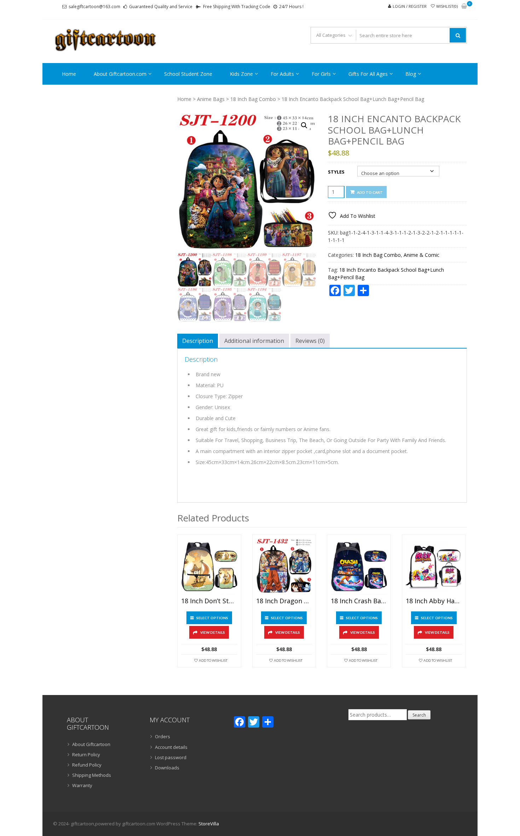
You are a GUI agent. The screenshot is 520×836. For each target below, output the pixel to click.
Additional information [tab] (254, 341)
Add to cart (370, 192)
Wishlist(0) (447, 6)
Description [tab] (197, 341)
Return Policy (86, 754)
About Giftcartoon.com (120, 73)
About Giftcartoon (91, 744)
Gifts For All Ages (368, 73)
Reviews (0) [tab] (310, 341)
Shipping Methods (91, 775)
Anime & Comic (421, 255)
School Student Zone (188, 73)
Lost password (170, 757)
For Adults (282, 73)
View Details (212, 632)
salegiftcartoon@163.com (94, 7)
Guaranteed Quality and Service (160, 7)
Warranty (82, 785)
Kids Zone (241, 73)
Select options (212, 618)
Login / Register (410, 6)
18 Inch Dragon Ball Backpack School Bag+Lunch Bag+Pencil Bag (284, 601)
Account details (171, 747)
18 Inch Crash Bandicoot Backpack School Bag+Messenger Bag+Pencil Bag (359, 601)
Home (69, 73)
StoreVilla (208, 823)
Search (419, 715)
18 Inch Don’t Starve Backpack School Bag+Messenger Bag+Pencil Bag (209, 601)
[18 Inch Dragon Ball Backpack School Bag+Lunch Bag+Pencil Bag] (284, 566)
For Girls (321, 73)
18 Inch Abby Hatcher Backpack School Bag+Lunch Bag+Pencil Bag (434, 601)
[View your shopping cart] (464, 6)
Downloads (167, 767)
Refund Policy (87, 765)
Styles (336, 172)
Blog (410, 73)
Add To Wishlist (213, 660)
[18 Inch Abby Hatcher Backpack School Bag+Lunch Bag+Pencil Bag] (434, 566)
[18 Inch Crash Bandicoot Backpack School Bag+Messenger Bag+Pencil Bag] (359, 566)
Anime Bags (211, 99)
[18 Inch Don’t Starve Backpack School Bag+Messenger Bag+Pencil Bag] (209, 566)
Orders (162, 736)
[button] (304, 125)
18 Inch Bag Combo (253, 99)
